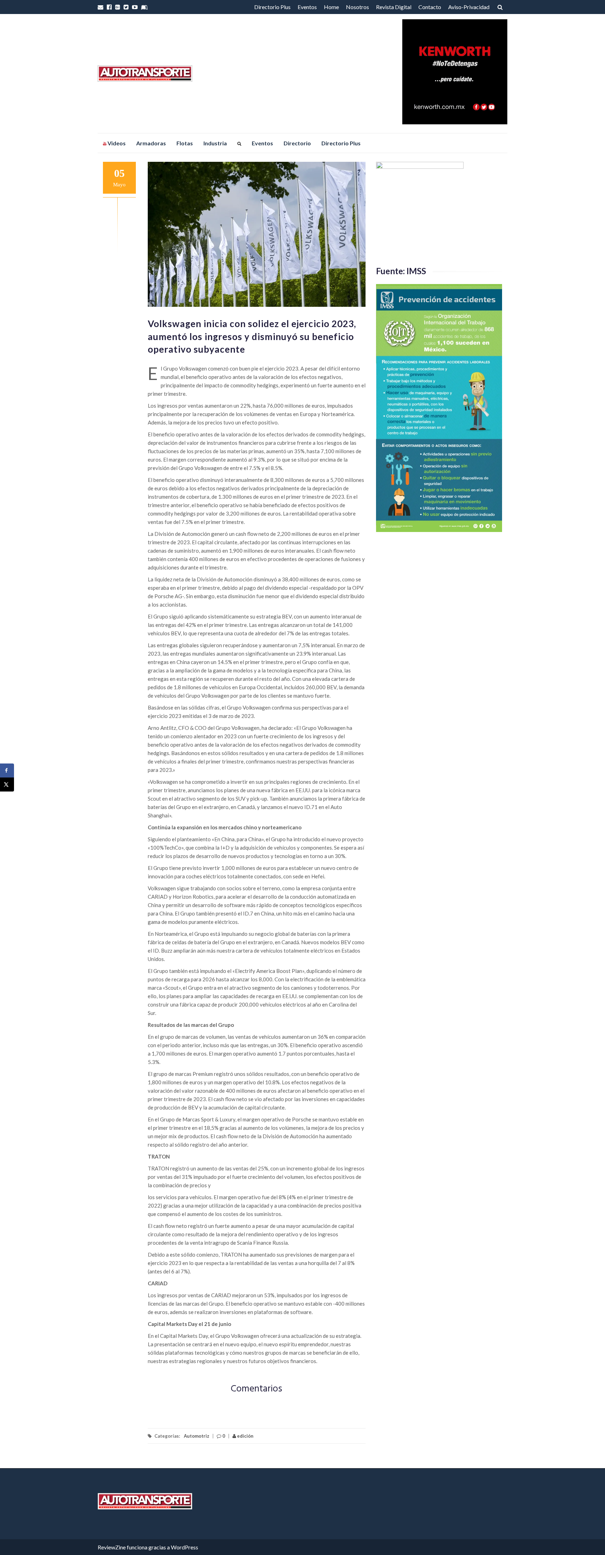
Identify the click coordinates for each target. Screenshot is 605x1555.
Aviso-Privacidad (468, 7)
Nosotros (357, 7)
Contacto (429, 7)
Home (331, 7)
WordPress (184, 1547)
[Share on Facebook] (7, 770)
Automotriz (196, 1436)
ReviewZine (112, 1547)
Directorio (297, 143)
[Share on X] (7, 785)
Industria (215, 143)
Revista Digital (393, 7)
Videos (116, 143)
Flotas (184, 143)
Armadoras (151, 143)
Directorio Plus (272, 7)
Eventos (307, 7)
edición (244, 1436)
